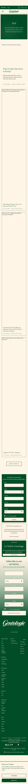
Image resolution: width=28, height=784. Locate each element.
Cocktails (3, 672)
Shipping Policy (11, 739)
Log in (8, 7)
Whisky (3, 686)
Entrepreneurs (4, 659)
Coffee (3, 670)
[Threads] (20, 745)
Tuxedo (3, 728)
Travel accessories (14, 643)
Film (2, 643)
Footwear (3, 721)
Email (5, 482)
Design (3, 647)
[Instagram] (8, 745)
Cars (2, 693)
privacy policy (13, 516)
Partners (21, 646)
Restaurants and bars (4, 675)
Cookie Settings (17, 739)
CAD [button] (22, 7)
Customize (14, 775)
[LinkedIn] (14, 745)
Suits (2, 726)
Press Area (22, 648)
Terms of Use (10, 737)
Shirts (3, 724)
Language (6, 509)
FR (25, 7)
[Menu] (2, 11)
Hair (2, 705)
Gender (5, 489)
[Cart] (19, 7)
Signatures (22, 651)
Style (2, 717)
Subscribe (3, 7)
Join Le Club (14, 555)
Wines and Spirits (4, 679)
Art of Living (4, 638)
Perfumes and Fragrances (4, 709)
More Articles (14, 463)
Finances (3, 661)
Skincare (3, 713)
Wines (3, 682)
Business (3, 657)
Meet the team (23, 644)
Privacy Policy (4, 737)
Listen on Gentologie (14, 536)
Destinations (13, 640)
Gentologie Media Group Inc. (15, 748)
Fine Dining (4, 668)
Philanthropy (4, 663)
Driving (3, 691)
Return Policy (24, 737)
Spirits (3, 684)
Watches (3, 730)
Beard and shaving (4, 702)
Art (2, 640)
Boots (3, 719)
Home (3, 645)
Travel (12, 638)
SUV (2, 695)
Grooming (3, 700)
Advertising (22, 641)
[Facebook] (6, 745)
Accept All (14, 780)
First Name (6, 495)
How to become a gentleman (4, 651)
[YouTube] (10, 745)
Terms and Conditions (17, 737)
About (24, 639)
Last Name (6, 502)
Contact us (22, 653)
